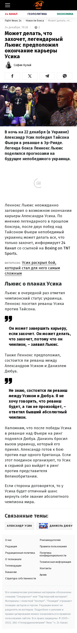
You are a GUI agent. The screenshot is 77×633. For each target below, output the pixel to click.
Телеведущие (13, 565)
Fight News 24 (13, 20)
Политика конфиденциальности (53, 554)
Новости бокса (35, 20)
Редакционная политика (20, 552)
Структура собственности (20, 578)
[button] (12, 76)
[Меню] (7, 5)
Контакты (45, 568)
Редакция (11, 546)
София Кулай (22, 65)
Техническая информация (55, 561)
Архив (43, 574)
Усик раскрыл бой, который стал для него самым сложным (32, 268)
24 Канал (11, 13)
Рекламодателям (50, 540)
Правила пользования (53, 546)
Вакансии (11, 572)
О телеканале (13, 559)
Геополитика (37, 13)
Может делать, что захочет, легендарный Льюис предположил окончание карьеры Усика (60, 20)
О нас (8, 540)
